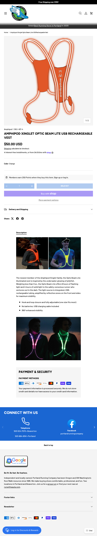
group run (52, 484)
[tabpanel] (48, 300)
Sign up (57, 177)
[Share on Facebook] (17, 218)
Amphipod (8, 129)
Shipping (7, 148)
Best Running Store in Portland (47, 25)
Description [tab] (21, 232)
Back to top (48, 445)
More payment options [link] (48, 200)
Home (6, 32)
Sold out (65, 186)
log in (65, 177)
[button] (91, 13)
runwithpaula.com (12, 487)
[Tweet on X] (12, 218)
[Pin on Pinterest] (22, 218)
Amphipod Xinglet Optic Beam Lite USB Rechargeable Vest (29, 32)
